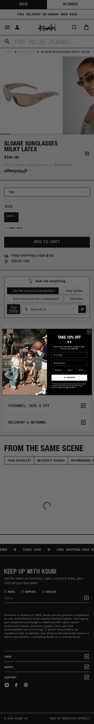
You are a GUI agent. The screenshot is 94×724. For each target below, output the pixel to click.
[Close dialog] (89, 332)
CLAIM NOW (69, 377)
